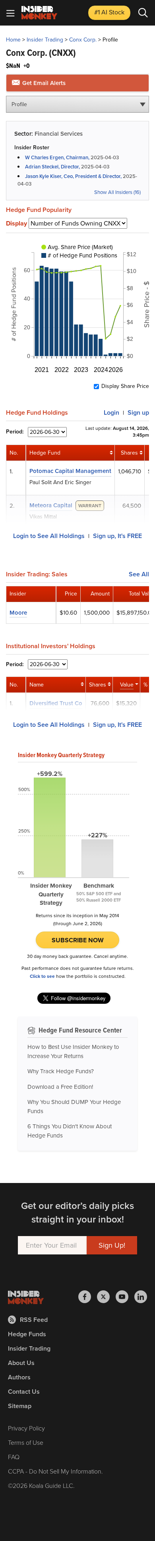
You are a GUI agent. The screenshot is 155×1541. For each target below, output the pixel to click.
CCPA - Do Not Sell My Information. (55, 1471)
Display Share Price (125, 386)
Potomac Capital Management (70, 471)
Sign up (138, 412)
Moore (18, 612)
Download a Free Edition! (60, 1086)
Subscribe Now (78, 940)
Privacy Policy (26, 1428)
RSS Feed (34, 1319)
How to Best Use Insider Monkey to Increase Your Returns (73, 1051)
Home (13, 40)
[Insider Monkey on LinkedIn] (140, 1296)
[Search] (143, 13)
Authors (19, 1377)
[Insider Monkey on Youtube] (125, 1296)
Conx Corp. (83, 40)
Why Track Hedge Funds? (60, 1071)
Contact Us (24, 1391)
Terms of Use (25, 1442)
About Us (21, 1362)
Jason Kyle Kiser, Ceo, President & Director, (73, 176)
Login (111, 412)
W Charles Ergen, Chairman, (57, 157)
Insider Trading (45, 40)
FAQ (13, 1457)
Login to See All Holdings (49, 535)
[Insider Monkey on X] (106, 1296)
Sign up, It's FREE (117, 535)
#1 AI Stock (109, 12)
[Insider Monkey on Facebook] (87, 1296)
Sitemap (19, 1405)
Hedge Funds (27, 1334)
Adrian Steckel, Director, (52, 166)
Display (16, 223)
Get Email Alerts (43, 83)
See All (139, 574)
